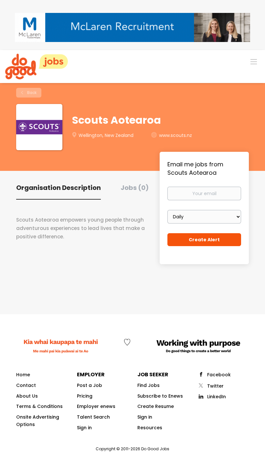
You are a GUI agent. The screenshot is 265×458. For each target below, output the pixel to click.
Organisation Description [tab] (58, 187)
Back (31, 92)
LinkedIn (216, 396)
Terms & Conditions (39, 406)
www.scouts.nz (175, 135)
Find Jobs (148, 385)
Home (23, 374)
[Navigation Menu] (253, 61)
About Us (27, 396)
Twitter (215, 386)
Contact (26, 385)
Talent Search (93, 417)
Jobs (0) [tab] (135, 187)
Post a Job (89, 385)
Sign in (84, 427)
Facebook (219, 374)
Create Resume (155, 406)
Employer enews (96, 406)
